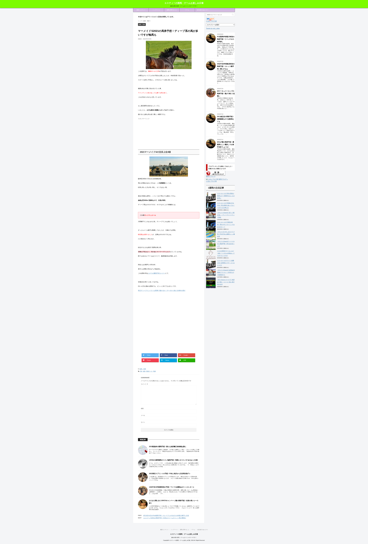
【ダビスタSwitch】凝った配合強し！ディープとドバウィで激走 (226, 215)
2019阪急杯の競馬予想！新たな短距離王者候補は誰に (167, 446)
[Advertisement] (154, 133)
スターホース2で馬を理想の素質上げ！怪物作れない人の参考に (226, 196)
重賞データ (149, 371)
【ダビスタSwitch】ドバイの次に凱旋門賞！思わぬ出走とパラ (226, 244)
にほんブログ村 (211, 21)
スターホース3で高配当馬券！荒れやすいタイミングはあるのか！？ (226, 224)
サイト (143, 422)
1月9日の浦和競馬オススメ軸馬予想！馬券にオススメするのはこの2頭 (173, 460)
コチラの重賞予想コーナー (156, 273)
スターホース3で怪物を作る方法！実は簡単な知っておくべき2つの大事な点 (226, 205)
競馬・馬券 (143, 369)
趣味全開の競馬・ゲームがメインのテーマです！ (184, 537)
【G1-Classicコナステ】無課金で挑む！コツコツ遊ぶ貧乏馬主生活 (226, 282)
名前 (142, 408)
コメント (144, 384)
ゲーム (187, 10)
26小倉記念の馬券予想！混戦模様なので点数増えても (225, 119)
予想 (141, 371)
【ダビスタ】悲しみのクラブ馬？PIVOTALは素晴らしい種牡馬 (226, 234)
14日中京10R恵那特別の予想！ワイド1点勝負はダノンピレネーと (171, 487)
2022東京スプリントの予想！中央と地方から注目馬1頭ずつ (169, 473)
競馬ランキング (210, 176)
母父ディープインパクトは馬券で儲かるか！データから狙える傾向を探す (161, 290)
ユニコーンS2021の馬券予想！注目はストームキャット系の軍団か (164, 518)
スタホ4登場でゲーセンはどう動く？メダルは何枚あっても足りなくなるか (226, 253)
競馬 (144, 371)
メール (143, 415)
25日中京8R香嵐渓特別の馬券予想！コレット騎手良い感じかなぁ (226, 66)
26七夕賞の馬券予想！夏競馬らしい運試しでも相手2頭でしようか (225, 144)
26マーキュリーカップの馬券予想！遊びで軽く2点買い (226, 93)
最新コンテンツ (141, 10)
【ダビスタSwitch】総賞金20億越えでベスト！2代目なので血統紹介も (226, 272)
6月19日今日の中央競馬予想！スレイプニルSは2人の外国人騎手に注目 (166, 515)
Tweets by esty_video (213, 28)
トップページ (156, 10)
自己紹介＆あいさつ (202, 10)
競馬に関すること (172, 10)
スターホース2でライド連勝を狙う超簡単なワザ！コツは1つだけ (226, 263)
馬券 (154, 371)
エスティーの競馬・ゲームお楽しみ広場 (184, 3)
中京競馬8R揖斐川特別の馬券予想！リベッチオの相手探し (225, 39)
